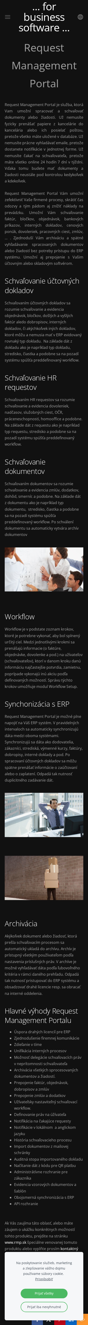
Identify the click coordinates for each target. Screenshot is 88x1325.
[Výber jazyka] (80, 17)
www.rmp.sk (15, 1242)
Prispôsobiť (44, 1279)
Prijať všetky (44, 1293)
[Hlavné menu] (7, 17)
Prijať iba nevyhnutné (44, 1307)
